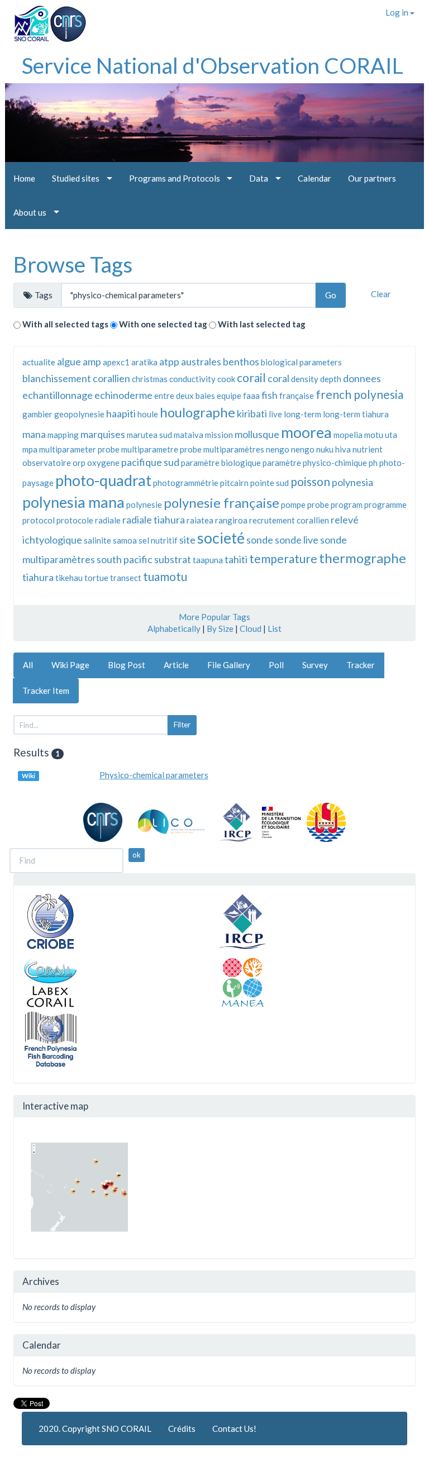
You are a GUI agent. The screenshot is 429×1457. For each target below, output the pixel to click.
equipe (229, 396)
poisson (310, 481)
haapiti (121, 413)
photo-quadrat (103, 480)
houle (147, 414)
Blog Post (126, 665)
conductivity (192, 379)
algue (69, 361)
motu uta (380, 435)
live (275, 414)
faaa (251, 396)
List (275, 628)
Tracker (360, 665)
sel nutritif (158, 540)
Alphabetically (174, 628)
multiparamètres (233, 449)
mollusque (257, 434)
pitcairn (234, 483)
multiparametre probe (161, 449)
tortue (96, 578)
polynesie (144, 504)
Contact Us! (234, 1428)
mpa (29, 449)
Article (176, 665)
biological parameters (301, 362)
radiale (108, 520)
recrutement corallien (289, 520)
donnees (362, 378)
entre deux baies (184, 396)
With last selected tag (262, 324)
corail (251, 377)
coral (278, 378)
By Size (220, 628)
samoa (125, 540)
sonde (259, 540)
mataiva (188, 435)
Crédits (182, 1428)
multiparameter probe (79, 449)
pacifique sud (150, 462)
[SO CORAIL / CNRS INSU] (45, 20)
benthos (241, 361)
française (296, 396)
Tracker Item (45, 690)
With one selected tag (163, 324)
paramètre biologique (221, 463)
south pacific (124, 559)
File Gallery (228, 665)
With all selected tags (65, 324)
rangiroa (231, 520)
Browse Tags (72, 264)
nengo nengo (290, 449)
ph (373, 463)
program (347, 504)
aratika (144, 362)
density (304, 379)
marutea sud (149, 435)
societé (221, 537)
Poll (276, 665)
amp (92, 361)
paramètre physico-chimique (315, 463)
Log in (397, 12)
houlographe (197, 412)
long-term (302, 414)
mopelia (348, 435)
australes (201, 361)
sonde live (296, 540)
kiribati (252, 413)
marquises (102, 434)
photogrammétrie (185, 483)
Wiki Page (70, 665)
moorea (306, 432)
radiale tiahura (153, 519)
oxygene (103, 463)
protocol (38, 520)
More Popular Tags (214, 617)
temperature (283, 558)
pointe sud (269, 483)
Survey (315, 665)
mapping (63, 435)
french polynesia (359, 394)
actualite (38, 362)
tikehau (69, 578)
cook (226, 379)
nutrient (367, 449)
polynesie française (221, 502)
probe (318, 504)
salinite (97, 540)
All (28, 665)
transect (125, 578)
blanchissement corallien (76, 378)
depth (330, 379)
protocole (74, 520)
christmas (150, 379)
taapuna (208, 560)
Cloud (250, 628)
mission (219, 435)
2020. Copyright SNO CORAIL (95, 1428)
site (187, 540)
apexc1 (116, 362)
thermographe (362, 558)
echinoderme (123, 395)
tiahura (38, 577)
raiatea (200, 520)
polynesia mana (73, 502)
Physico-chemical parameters (153, 775)
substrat (172, 559)
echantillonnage (57, 395)
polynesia (352, 482)
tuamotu (165, 576)
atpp (169, 361)
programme (385, 504)
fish (269, 395)
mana (34, 434)
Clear (381, 294)
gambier (37, 414)
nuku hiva (333, 449)
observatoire (46, 463)
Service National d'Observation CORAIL (212, 65)
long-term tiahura (356, 414)
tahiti (236, 559)
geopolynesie (79, 414)
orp (79, 463)
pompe (293, 504)
